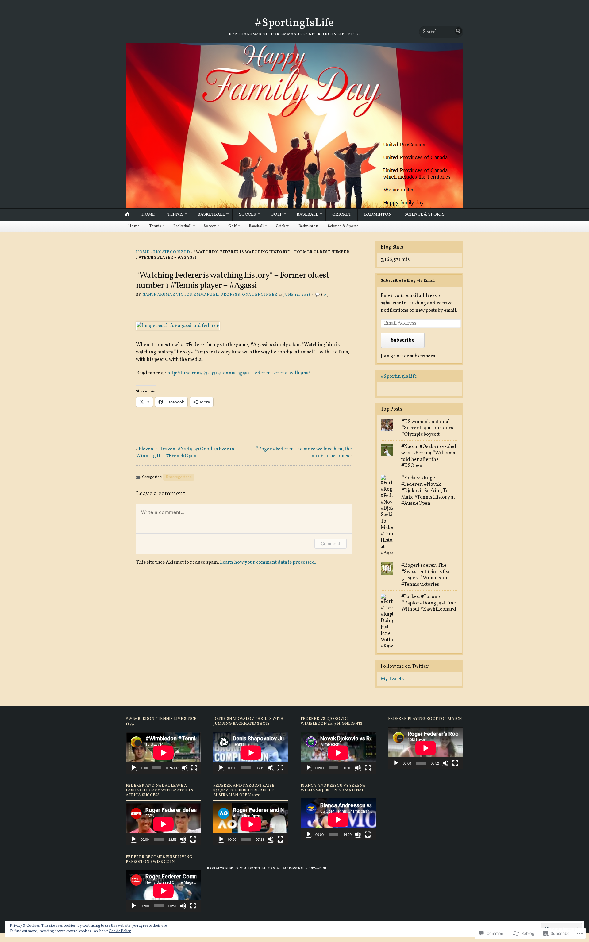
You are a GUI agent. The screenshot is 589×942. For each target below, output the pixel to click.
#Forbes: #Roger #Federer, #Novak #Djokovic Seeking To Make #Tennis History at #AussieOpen (428, 491)
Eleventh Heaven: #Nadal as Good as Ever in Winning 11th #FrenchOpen (185, 452)
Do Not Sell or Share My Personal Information (287, 868)
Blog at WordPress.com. (227, 868)
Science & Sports (425, 214)
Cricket (341, 214)
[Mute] (185, 768)
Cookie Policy (120, 931)
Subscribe (402, 340)
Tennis (175, 214)
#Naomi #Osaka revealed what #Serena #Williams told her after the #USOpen (428, 456)
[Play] (134, 768)
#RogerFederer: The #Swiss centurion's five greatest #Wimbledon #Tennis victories (426, 575)
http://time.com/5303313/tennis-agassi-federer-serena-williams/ (238, 373)
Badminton (378, 214)
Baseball (307, 214)
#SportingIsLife (294, 23)
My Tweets (392, 679)
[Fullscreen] (194, 768)
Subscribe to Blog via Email (408, 281)
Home (148, 214)
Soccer (247, 214)
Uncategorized (171, 252)
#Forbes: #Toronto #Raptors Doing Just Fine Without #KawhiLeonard (428, 603)
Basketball (211, 214)
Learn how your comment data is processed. (268, 562)
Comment (330, 543)
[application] (163, 753)
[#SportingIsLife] (294, 125)
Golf (277, 214)
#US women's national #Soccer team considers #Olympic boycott (427, 428)
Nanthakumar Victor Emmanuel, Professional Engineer (210, 294)
